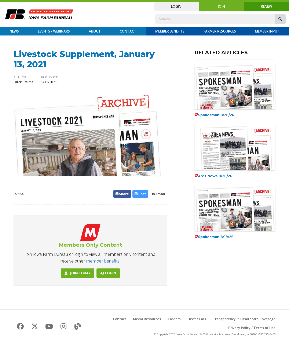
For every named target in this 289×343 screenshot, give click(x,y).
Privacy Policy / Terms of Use (251, 327)
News (14, 31)
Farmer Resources (220, 31)
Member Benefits (169, 31)
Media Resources (147, 319)
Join (221, 6)
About (95, 31)
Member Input (267, 31)
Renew (266, 6)
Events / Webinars (54, 31)
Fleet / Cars (196, 319)
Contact (128, 31)
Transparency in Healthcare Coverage (244, 319)
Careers (174, 319)
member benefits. (103, 261)
